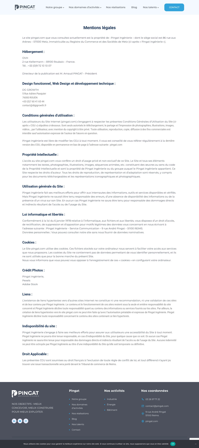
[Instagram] (25, 421)
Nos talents (150, 7)
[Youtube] (20, 421)
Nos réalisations (115, 7)
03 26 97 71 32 (153, 399)
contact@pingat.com (157, 406)
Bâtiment (112, 410)
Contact (76, 429)
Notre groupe (54, 7)
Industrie (112, 399)
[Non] (195, 444)
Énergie (111, 404)
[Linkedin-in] (14, 421)
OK (173, 444)
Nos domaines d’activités (84, 7)
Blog (134, 7)
